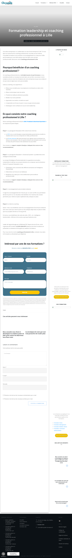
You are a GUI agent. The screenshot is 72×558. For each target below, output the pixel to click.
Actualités (22, 520)
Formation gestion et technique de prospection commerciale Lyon (10, 528)
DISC (9, 134)
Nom (4, 367)
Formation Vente (58, 423)
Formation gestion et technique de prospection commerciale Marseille (10, 535)
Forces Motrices (23, 521)
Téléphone (29, 268)
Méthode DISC (44, 41)
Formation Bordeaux (24, 525)
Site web (5, 384)
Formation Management (60, 424)
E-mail (5, 375)
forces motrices (12, 138)
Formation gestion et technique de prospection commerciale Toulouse (10, 542)
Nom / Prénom (8, 256)
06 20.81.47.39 (41, 524)
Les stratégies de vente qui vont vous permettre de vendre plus (36, 329)
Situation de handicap (63, 543)
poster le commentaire (37, 403)
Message (6, 278)
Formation (27, 41)
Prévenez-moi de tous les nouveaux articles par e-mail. (18, 399)
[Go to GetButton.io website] (3, 556)
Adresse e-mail (8, 268)
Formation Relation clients (60, 426)
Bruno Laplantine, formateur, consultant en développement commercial (10, 522)
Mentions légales (62, 526)
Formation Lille (35, 41)
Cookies (60, 547)
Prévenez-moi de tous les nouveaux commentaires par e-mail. (20, 395)
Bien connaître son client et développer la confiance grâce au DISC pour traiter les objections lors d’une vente (13, 329)
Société (28, 256)
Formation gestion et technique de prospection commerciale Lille (10, 548)
